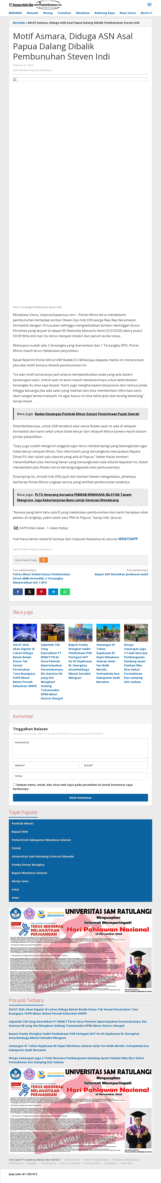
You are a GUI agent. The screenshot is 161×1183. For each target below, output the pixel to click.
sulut (15, 889)
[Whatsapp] (65, 591)
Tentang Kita (48, 1163)
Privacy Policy (92, 1163)
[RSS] (43, 560)
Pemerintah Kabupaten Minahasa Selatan (41, 840)
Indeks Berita (72, 1159)
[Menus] (149, 5)
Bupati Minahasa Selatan (29, 873)
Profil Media (16, 1163)
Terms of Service (70, 1163)
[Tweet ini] (30, 591)
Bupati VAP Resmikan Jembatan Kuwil (121, 572)
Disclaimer (110, 1163)
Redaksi (32, 1163)
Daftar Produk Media (96, 1159)
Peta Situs (127, 1163)
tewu (15, 897)
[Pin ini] (41, 591)
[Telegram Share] (53, 591)
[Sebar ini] (18, 591)
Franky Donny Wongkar (28, 864)
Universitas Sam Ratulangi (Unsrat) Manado (43, 856)
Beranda (19, 23)
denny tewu (20, 881)
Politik (16, 848)
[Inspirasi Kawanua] (35, 4)
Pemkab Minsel (22, 823)
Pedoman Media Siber (126, 1159)
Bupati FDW (20, 831)
